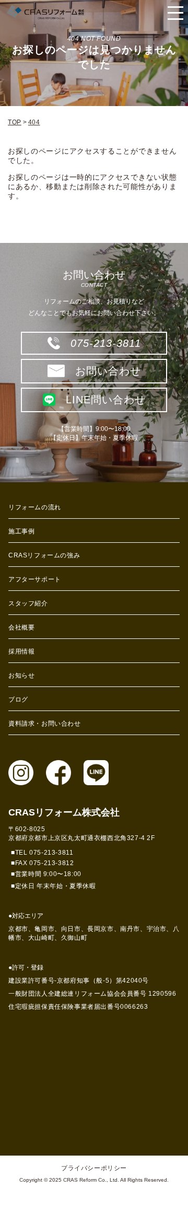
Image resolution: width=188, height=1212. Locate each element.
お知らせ (21, 675)
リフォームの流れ (34, 507)
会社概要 (21, 627)
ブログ (18, 699)
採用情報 (21, 651)
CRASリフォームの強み (44, 555)
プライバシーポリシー (94, 1168)
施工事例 (21, 531)
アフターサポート (34, 579)
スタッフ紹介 (28, 603)
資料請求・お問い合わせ (44, 723)
